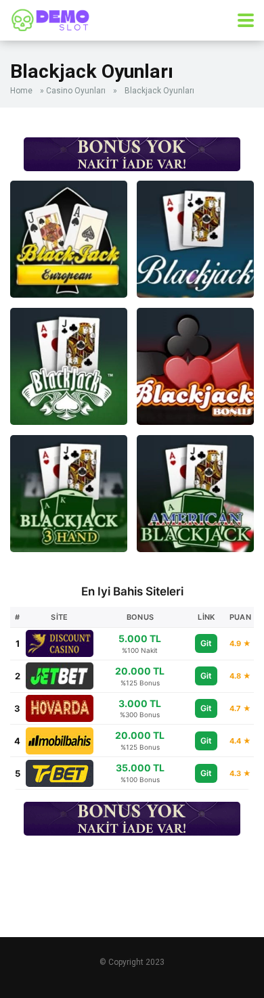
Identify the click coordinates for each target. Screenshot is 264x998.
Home (21, 90)
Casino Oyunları (76, 90)
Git (206, 643)
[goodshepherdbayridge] (50, 18)
